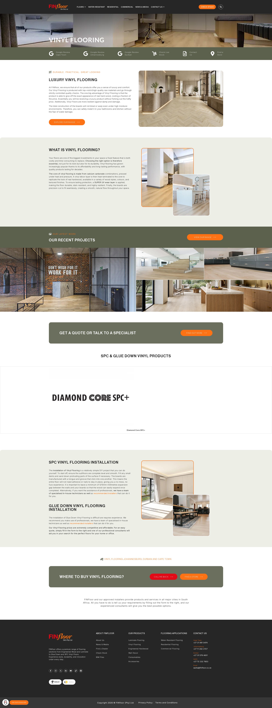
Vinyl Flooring (134, 644)
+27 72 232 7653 (200, 661)
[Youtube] (70, 670)
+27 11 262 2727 (200, 649)
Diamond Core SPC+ (136, 430)
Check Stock (101, 653)
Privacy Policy (145, 703)
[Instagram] (55, 670)
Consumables (134, 657)
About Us (100, 640)
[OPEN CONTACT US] (164, 7)
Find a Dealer (102, 649)
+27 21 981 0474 (200, 643)
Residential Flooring (170, 644)
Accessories (133, 661)
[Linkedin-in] (65, 670)
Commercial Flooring (170, 649)
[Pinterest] (81, 670)
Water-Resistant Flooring (172, 640)
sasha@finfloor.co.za (202, 668)
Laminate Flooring (136, 640)
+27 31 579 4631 (200, 655)
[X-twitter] (60, 670)
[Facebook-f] (50, 670)
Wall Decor (133, 653)
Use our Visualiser (19, 702)
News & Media (102, 644)
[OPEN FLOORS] (85, 7)
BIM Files (100, 657)
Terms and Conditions (166, 703)
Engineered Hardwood (138, 649)
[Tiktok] (76, 670)
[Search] (220, 7)
